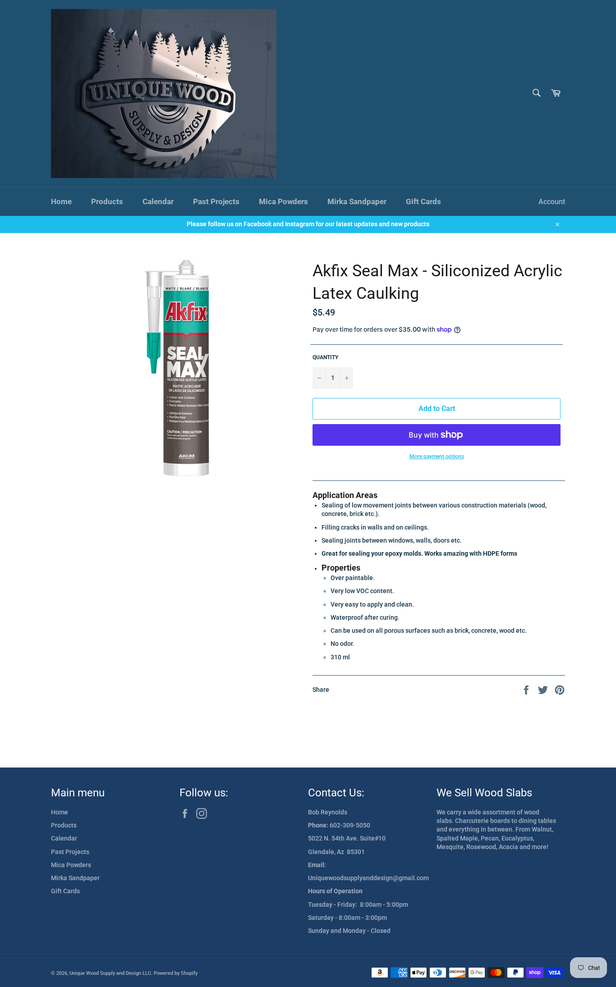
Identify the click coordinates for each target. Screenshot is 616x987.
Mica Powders (283, 201)
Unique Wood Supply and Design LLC (110, 973)
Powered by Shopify (176, 973)
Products (107, 201)
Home (61, 201)
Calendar (158, 201)
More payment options (436, 456)
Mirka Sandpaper (356, 201)
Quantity (325, 357)
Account (551, 201)
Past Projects (216, 201)
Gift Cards (423, 201)
